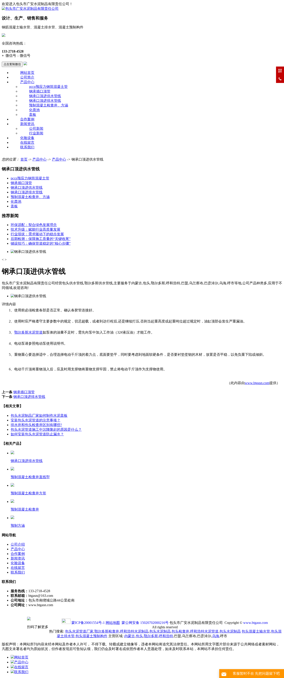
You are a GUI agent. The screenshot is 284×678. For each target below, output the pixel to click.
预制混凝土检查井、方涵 (48, 105)
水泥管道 (204, 631)
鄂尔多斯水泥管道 (28, 332)
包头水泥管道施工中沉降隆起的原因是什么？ (46, 429)
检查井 (106, 631)
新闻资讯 (27, 124)
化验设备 (27, 138)
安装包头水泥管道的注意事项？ (35, 420)
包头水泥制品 (160, 631)
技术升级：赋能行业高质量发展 (35, 229)
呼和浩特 (166, 636)
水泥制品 (134, 631)
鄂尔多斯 (151, 636)
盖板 (32, 114)
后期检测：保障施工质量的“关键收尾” (41, 239)
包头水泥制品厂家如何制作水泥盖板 (39, 415)
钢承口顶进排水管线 (45, 100)
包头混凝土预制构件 (91, 636)
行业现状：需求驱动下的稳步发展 (37, 234)
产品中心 (27, 82)
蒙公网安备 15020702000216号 (145, 623)
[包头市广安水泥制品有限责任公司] (30, 8)
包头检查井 (180, 631)
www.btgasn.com (257, 383)
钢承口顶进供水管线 (45, 96)
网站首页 (27, 73)
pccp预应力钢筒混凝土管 (48, 86)
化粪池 (34, 110)
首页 (24, 159)
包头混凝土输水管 (256, 631)
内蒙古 (129, 636)
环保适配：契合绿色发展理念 (34, 225)
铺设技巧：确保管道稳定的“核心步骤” (41, 243)
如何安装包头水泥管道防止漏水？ (37, 434)
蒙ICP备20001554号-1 (88, 623)
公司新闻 (36, 128)
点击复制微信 (12, 64)
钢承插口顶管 (39, 91)
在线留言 (27, 142)
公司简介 (27, 77)
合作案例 (27, 119)
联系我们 (27, 147)
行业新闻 (36, 133)
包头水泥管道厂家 (79, 631)
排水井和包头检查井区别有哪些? (36, 425)
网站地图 (113, 623)
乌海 (215, 636)
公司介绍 (18, 544)
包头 (139, 636)
